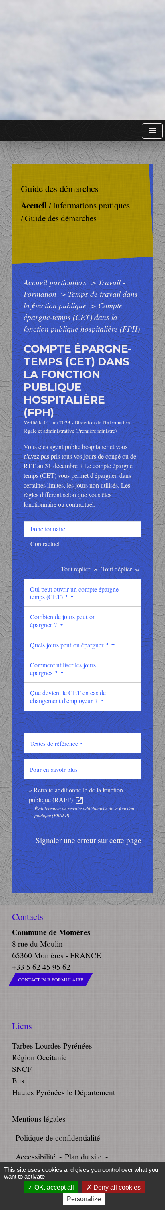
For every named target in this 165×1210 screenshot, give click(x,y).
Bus (18, 1080)
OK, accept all (53, 1187)
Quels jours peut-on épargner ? (70, 645)
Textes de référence (54, 743)
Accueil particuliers (56, 282)
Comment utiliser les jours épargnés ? (63, 669)
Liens (22, 1025)
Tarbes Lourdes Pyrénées (52, 1046)
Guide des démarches (60, 218)
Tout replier (80, 569)
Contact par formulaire (50, 979)
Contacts (27, 916)
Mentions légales (39, 1119)
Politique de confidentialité (58, 1137)
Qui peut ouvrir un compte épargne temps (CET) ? (74, 593)
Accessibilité (36, 1156)
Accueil (33, 205)
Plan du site (83, 1156)
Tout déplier (121, 569)
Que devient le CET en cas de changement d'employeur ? (68, 696)
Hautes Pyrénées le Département (63, 1092)
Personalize (84, 1199)
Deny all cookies (116, 1187)
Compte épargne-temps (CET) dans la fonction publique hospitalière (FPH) (82, 317)
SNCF (22, 1069)
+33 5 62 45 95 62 (41, 967)
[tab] (82, 529)
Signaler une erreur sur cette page (88, 840)
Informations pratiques (90, 205)
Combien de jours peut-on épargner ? (63, 620)
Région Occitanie (39, 1057)
